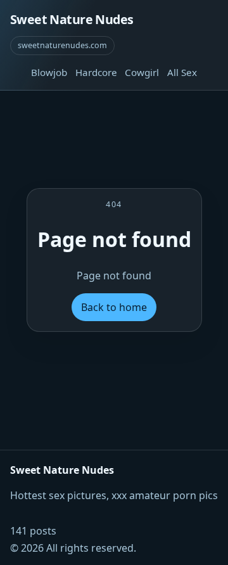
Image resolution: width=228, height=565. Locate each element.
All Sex (182, 72)
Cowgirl (142, 72)
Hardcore (96, 72)
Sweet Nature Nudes (71, 19)
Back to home (114, 307)
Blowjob (49, 72)
